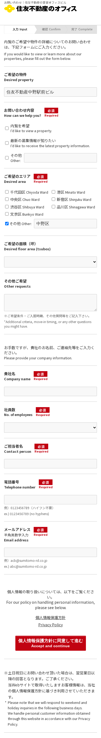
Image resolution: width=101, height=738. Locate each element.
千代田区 (28, 192)
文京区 (26, 214)
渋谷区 (26, 206)
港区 (70, 192)
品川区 (75, 206)
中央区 (24, 199)
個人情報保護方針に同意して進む (50, 643)
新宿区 (73, 199)
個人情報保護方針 (51, 617)
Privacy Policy (50, 624)
